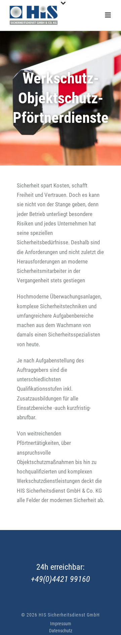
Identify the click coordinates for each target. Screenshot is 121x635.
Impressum (60, 623)
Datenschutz (60, 630)
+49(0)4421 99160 (60, 579)
